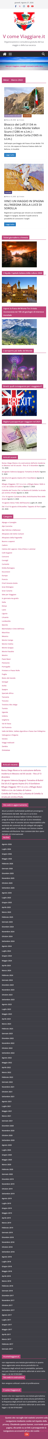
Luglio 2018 (6, 1261)
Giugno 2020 (7, 1155)
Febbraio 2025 (7, 917)
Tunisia (5, 708)
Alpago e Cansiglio (9, 522)
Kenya (4, 606)
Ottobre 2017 (7, 1305)
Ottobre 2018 (7, 1247)
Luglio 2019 (6, 1203)
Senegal (5, 682)
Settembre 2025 (8, 888)
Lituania (5, 617)
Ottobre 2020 (7, 1135)
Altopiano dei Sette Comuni (13, 534)
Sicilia (4, 686)
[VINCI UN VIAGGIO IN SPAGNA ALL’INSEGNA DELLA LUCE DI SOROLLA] (24, 177)
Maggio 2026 (7, 859)
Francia (5, 579)
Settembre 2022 (8, 1053)
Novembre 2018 (8, 1242)
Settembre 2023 (8, 999)
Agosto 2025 (7, 893)
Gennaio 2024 (7, 980)
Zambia (5, 746)
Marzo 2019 (6, 1223)
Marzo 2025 (6, 912)
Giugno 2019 (7, 1208)
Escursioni (27, 116)
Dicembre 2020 (8, 1126)
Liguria (4, 613)
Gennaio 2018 (7, 1291)
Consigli (5, 560)
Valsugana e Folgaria (10, 735)
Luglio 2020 (6, 1150)
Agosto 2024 (7, 946)
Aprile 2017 (6, 1334)
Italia (4, 602)
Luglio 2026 (6, 849)
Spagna (5, 689)
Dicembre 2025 (8, 873)
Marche (5, 625)
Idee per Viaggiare (9, 594)
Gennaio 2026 (7, 868)
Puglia (4, 674)
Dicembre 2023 (8, 985)
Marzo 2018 (6, 1281)
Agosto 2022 (7, 1058)
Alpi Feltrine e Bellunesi (13, 116)
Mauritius (6, 632)
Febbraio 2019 (7, 1228)
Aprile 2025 (6, 907)
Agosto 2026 (7, 844)
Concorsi (8, 192)
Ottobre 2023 (7, 995)
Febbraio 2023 (7, 1029)
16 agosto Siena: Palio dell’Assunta (15, 503)
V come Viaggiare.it (24, 36)
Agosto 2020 (7, 1145)
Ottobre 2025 (7, 883)
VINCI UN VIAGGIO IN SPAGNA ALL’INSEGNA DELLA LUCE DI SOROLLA (24, 204)
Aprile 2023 (6, 1019)
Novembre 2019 (8, 1184)
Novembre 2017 (8, 1300)
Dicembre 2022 (8, 1038)
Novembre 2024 (8, 931)
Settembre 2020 (8, 1140)
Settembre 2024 (8, 941)
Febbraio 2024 (7, 975)
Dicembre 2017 (8, 1295)
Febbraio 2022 (7, 1077)
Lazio (4, 610)
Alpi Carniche (7, 526)
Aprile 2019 (6, 1218)
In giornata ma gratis (10, 598)
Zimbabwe (6, 750)
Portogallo (6, 667)
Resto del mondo (8, 678)
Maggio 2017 (7, 1329)
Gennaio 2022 (7, 1082)
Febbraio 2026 (7, 863)
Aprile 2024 (6, 965)
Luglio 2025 (6, 898)
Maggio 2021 (7, 1111)
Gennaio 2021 (7, 1121)
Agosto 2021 (7, 1101)
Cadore (5, 545)
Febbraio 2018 (7, 1286)
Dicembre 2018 (8, 1237)
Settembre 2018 (8, 1252)
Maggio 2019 (7, 1213)
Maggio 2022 (7, 1062)
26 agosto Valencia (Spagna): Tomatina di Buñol (21, 472)
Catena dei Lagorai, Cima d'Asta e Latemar (19, 549)
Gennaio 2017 (7, 1349)
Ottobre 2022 (7, 1048)
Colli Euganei (7, 553)
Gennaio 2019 (7, 1232)
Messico (5, 636)
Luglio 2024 (6, 951)
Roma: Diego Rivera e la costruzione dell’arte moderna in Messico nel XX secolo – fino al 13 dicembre (21, 773)
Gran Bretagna (7, 587)
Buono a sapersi (8, 541)
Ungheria (5, 720)
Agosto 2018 (7, 1257)
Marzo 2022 (6, 1072)
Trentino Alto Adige (9, 705)
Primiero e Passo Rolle (11, 670)
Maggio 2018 (7, 1271)
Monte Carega (7, 640)
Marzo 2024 (6, 970)
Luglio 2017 (6, 1320)
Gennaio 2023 (7, 1033)
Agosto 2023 (7, 1004)
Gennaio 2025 (7, 922)
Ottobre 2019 (7, 1189)
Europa (5, 575)
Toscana (5, 701)
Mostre (5, 655)
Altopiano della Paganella (12, 537)
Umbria (5, 716)
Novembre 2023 (8, 990)
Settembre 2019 (8, 1193)
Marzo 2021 (6, 1116)
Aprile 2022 (6, 1067)
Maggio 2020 (7, 1160)
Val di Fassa (6, 723)
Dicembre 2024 (8, 927)
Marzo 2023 (6, 1024)
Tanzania (5, 697)
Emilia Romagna (8, 568)
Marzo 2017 (6, 1339)
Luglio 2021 (6, 1106)
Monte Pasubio (8, 651)
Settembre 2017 (8, 1310)
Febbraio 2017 (7, 1344)
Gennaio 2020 (7, 1174)
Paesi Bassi (6, 659)
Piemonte (6, 663)
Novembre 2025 (8, 878)
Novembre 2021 (8, 1087)
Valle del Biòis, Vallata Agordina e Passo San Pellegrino (23, 731)
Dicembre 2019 (8, 1179)
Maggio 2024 (7, 961)
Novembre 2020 (8, 1130)
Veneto (5, 739)
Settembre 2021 (8, 1096)
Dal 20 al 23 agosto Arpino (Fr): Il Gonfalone (19, 478)
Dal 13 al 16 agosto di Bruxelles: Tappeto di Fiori (21, 506)
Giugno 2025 (7, 902)
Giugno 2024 (7, 956)
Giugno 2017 (7, 1325)
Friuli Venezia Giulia (9, 583)
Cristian (21, 120)
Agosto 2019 (7, 1198)
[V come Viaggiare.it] (4, 54)
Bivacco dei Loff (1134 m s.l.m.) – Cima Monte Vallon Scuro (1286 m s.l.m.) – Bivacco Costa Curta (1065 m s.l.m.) (23, 132)
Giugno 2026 (7, 854)
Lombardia (6, 621)
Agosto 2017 (7, 1315)
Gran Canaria (7, 591)
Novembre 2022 (8, 1043)
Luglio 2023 (6, 1009)
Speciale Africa (7, 693)
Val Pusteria (6, 727)
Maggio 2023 (7, 1014)
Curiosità (5, 564)
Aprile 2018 (6, 1276)
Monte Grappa (7, 648)
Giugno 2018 (7, 1266)
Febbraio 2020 (7, 1169)
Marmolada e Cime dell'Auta (13, 629)
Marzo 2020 (6, 1164)
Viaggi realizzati (8, 742)
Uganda (5, 712)
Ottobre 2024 (7, 936)
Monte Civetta (7, 644)
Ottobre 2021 (7, 1092)
